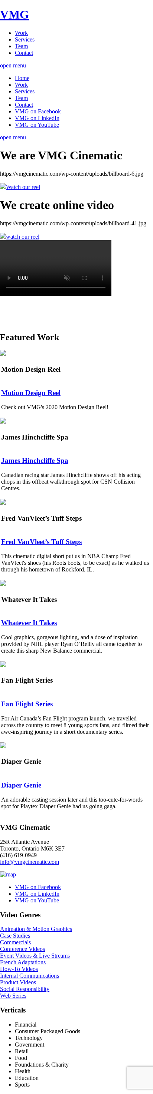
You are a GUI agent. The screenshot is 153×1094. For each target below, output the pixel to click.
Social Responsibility (24, 989)
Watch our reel (23, 187)
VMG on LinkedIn (37, 118)
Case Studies (15, 935)
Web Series (13, 995)
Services (25, 39)
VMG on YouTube (37, 125)
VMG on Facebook (38, 111)
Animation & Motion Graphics (36, 929)
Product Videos (18, 982)
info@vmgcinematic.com (29, 862)
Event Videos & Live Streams (35, 955)
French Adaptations (23, 962)
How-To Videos (19, 969)
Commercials (15, 942)
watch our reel (22, 236)
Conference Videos (22, 949)
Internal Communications (29, 975)
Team (21, 46)
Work (21, 33)
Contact (24, 53)
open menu (13, 65)
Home (22, 78)
